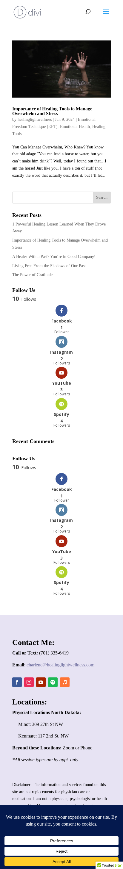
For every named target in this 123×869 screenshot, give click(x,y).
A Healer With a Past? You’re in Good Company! (54, 256)
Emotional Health (75, 126)
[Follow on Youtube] (41, 682)
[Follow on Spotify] (53, 682)
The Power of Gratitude (32, 275)
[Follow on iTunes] (65, 682)
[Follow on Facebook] (17, 682)
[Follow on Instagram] (29, 682)
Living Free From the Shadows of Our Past (49, 266)
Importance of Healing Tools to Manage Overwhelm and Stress (52, 111)
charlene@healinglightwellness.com (60, 664)
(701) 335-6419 (54, 652)
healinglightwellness (35, 119)
